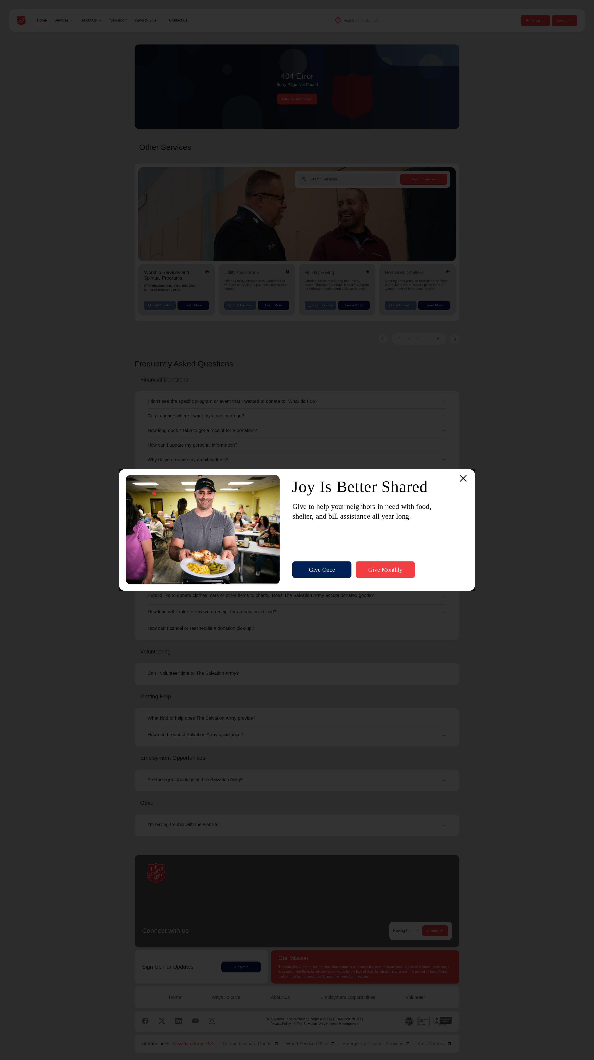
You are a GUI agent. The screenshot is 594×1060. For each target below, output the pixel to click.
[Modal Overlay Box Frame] (297, 530)
